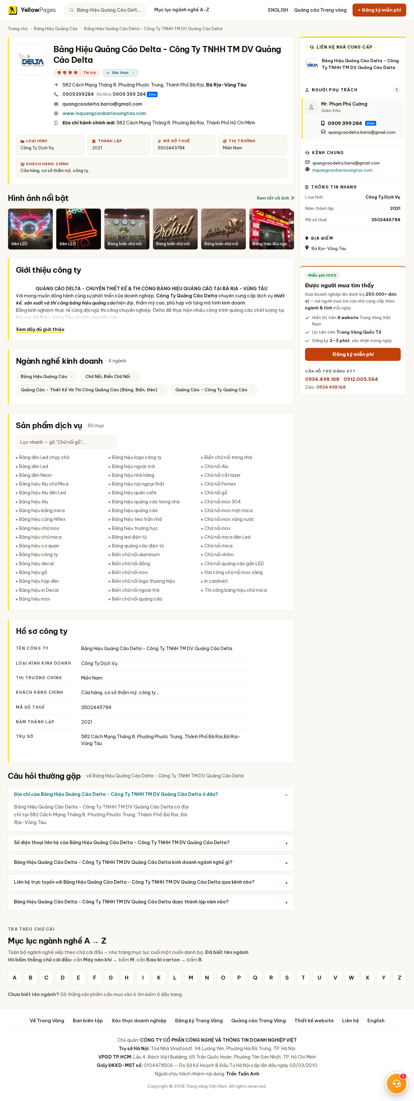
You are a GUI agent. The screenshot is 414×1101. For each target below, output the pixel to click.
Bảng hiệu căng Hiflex (42, 519)
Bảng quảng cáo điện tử (138, 546)
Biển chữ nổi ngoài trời (135, 590)
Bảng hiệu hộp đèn (39, 581)
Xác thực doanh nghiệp (139, 1020)
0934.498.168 (322, 379)
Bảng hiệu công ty (38, 554)
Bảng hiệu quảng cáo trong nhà (146, 502)
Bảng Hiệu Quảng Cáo (56, 28)
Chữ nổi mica (218, 546)
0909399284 (78, 94)
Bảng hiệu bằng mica (42, 510)
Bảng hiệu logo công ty (137, 457)
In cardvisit (216, 581)
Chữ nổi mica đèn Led (227, 537)
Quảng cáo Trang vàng (320, 10)
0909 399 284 (129, 94)
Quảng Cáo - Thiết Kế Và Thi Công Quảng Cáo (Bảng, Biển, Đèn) (89, 389)
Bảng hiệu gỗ (33, 572)
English (376, 1020)
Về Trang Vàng (47, 1020)
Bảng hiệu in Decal (39, 590)
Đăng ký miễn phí (353, 354)
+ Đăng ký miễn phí (379, 10)
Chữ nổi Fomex (220, 484)
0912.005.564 (360, 379)
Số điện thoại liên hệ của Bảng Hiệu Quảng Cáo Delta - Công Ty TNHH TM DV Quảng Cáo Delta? (122, 842)
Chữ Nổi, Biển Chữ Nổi (107, 376)
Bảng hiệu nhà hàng (133, 475)
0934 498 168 (330, 387)
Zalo (152, 94)
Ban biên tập (88, 1020)
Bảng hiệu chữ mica (40, 537)
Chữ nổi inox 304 (222, 502)
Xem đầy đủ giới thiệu (40, 329)
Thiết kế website (314, 1020)
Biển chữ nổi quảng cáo (137, 599)
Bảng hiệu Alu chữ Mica (44, 484)
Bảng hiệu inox (34, 599)
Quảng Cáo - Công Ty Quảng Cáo (211, 389)
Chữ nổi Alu (216, 466)
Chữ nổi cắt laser (222, 475)
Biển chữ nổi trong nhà (228, 457)
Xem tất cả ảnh (272, 198)
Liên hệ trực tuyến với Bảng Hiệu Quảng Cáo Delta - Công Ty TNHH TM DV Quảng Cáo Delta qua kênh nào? (134, 882)
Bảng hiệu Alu (33, 502)
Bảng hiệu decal (36, 564)
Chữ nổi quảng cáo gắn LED (234, 564)
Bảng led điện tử (129, 537)
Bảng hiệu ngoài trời (133, 466)
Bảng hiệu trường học (135, 528)
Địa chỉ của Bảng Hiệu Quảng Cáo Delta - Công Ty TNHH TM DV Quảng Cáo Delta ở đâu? (116, 794)
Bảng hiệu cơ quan (39, 546)
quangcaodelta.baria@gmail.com (102, 104)
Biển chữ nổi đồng (131, 564)
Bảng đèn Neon (35, 475)
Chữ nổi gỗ (215, 493)
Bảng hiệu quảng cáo (135, 510)
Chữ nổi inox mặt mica (228, 510)
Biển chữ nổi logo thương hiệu (143, 581)
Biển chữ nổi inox (130, 572)
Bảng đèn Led (33, 466)
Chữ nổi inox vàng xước (229, 519)
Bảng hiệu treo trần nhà (137, 519)
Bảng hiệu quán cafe (134, 493)
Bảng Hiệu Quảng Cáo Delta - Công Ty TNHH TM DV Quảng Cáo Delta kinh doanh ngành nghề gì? (123, 862)
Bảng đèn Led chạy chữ (44, 457)
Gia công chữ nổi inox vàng (233, 572)
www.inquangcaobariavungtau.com (104, 113)
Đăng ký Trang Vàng (199, 1020)
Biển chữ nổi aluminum (136, 554)
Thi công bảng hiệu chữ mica (235, 590)
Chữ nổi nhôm (219, 554)
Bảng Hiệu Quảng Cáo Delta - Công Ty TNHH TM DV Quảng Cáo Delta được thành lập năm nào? (121, 902)
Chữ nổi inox (217, 528)
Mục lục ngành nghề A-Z (181, 10)
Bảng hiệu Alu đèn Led (42, 493)
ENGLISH (278, 10)
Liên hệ (350, 1020)
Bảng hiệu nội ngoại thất (138, 484)
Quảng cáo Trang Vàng (258, 1020)
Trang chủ (17, 28)
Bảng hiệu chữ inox (39, 528)
